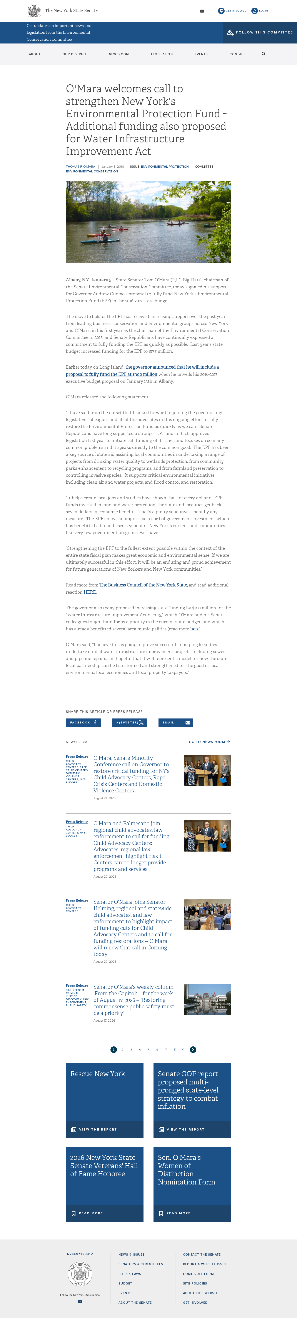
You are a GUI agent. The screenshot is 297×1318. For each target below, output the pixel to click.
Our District (75, 54)
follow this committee (264, 32)
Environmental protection (165, 166)
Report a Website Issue (205, 1264)
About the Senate (135, 1302)
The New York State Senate (71, 11)
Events (201, 54)
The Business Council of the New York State (143, 585)
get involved (236, 11)
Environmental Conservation (92, 171)
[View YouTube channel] (202, 11)
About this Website (201, 1293)
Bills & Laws (129, 1274)
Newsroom (119, 54)
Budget (125, 1283)
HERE (90, 592)
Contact (238, 54)
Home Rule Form (198, 1274)
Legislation (162, 54)
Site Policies (195, 1283)
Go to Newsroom (207, 742)
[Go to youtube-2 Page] (80, 1302)
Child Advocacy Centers (73, 908)
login (263, 11)
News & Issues (131, 1254)
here (194, 629)
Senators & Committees (140, 1264)
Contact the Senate (202, 1254)
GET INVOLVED (195, 1302)
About (35, 54)
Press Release (77, 756)
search (263, 54)
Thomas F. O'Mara (80, 166)
